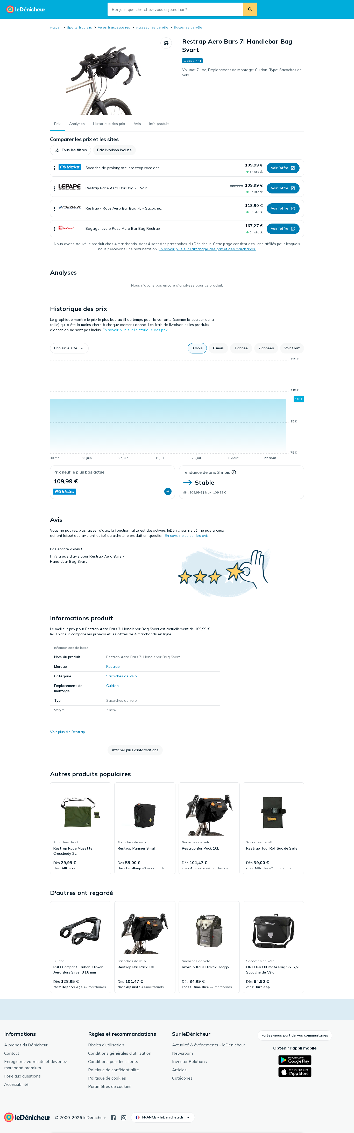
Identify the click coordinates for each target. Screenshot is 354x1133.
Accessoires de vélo (152, 27)
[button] (70, 150)
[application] (177, 409)
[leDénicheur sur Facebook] (113, 1117)
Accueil (55, 27)
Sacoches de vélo (188, 27)
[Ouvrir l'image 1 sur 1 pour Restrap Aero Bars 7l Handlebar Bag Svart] (105, 76)
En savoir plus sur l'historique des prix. (135, 330)
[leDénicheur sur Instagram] (124, 1117)
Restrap (113, 666)
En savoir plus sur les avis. (187, 535)
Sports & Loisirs (79, 27)
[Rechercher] (250, 9)
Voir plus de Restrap (67, 731)
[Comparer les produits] (166, 43)
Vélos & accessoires (114, 27)
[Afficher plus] (54, 168)
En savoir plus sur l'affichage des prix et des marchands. (207, 249)
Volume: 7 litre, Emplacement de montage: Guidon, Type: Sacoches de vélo (242, 72)
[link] (80, 828)
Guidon (112, 685)
